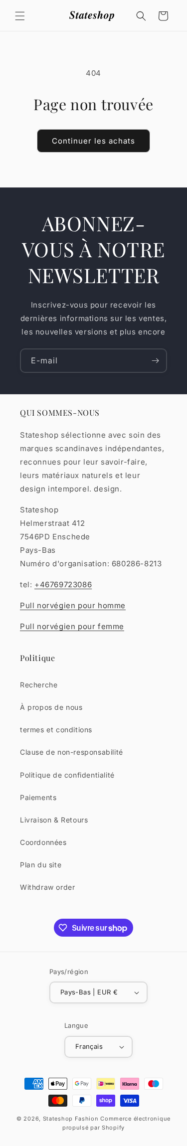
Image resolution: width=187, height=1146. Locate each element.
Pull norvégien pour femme (72, 626)
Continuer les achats (93, 141)
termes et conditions (56, 729)
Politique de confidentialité (67, 775)
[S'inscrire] (155, 360)
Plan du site (40, 864)
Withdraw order (47, 887)
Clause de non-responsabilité (71, 752)
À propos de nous (51, 707)
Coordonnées (43, 842)
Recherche (38, 684)
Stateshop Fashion (71, 1118)
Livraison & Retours (54, 820)
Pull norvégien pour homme (73, 605)
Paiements (38, 797)
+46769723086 (63, 584)
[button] (20, 16)
